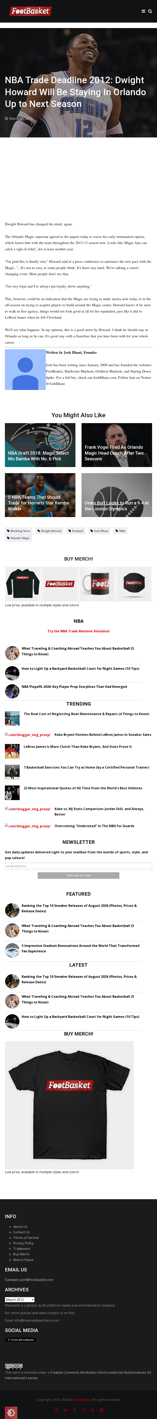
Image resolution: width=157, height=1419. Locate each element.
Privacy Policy (23, 1243)
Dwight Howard (51, 531)
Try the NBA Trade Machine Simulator (78, 631)
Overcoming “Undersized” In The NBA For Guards (94, 826)
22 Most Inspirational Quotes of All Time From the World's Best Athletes (83, 788)
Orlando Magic (20, 538)
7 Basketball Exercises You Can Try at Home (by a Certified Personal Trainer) (86, 767)
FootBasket (82, 1399)
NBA (122, 531)
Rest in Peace (23, 1260)
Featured (77, 531)
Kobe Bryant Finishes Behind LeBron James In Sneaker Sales (103, 734)
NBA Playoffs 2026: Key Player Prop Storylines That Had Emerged (74, 686)
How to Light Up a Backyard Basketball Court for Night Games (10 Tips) (80, 668)
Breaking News (20, 531)
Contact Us (21, 1232)
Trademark (21, 1248)
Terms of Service (26, 1237)
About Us (20, 1226)
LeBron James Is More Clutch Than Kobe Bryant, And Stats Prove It (78, 746)
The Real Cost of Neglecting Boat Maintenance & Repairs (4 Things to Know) (86, 714)
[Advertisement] (78, 167)
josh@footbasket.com (36, 1279)
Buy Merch (21, 1254)
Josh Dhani (101, 531)
